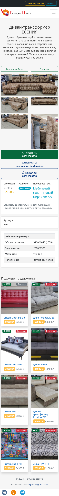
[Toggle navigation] (54, 12)
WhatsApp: (29, 174)
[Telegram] (22, 492)
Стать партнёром (35, 3)
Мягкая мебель (14, 69)
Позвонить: (29, 154)
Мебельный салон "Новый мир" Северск (43, 192)
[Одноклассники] (13, 492)
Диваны (44, 69)
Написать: (29, 164)
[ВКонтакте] (4, 492)
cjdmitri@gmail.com (38, 484)
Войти (50, 3)
